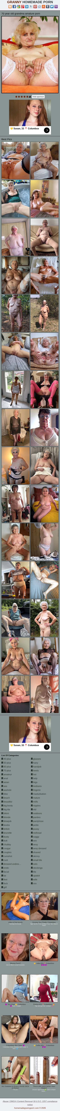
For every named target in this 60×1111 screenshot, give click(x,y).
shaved (36, 852)
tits (34, 872)
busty (6, 837)
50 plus (7, 763)
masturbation (39, 794)
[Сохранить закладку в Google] (18, 6)
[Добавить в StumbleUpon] (43, 6)
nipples (36, 805)
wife (35, 879)
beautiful (7, 802)
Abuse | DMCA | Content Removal (18, 1101)
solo (35, 864)
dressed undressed (13, 864)
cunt (5, 860)
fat (4, 876)
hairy (35, 763)
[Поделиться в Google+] (22, 6)
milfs (35, 802)
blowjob (7, 821)
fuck (5, 883)
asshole (7, 790)
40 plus (7, 759)
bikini (6, 813)
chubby (7, 844)
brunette (7, 833)
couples (7, 852)
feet (5, 879)
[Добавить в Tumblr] (47, 6)
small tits (37, 860)
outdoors (37, 813)
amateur (7, 774)
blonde (6, 817)
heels (36, 770)
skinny (36, 856)
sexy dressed (39, 848)
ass (5, 786)
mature (36, 798)
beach (6, 798)
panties (36, 817)
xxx (35, 883)
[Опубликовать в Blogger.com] (10, 6)
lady (35, 778)
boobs (6, 825)
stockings (38, 868)
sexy (35, 844)
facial (6, 872)
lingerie (37, 790)
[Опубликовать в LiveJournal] (31, 6)
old (34, 809)
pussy (36, 829)
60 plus (7, 767)
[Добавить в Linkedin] (26, 6)
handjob (37, 767)
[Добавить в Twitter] (52, 6)
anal (5, 778)
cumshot (7, 856)
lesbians (37, 786)
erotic (6, 868)
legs (35, 782)
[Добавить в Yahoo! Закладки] (56, 6)
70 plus (7, 770)
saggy (36, 837)
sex (35, 840)
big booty (8, 805)
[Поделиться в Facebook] (14, 6)
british (6, 829)
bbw (5, 794)
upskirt (36, 876)
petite (36, 825)
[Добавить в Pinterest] (35, 6)
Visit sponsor (38, 97)
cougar (6, 848)
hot (34, 774)
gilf (5, 887)
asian (6, 782)
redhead (37, 833)
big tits (6, 809)
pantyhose (38, 821)
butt (5, 840)
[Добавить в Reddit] (39, 6)
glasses (37, 759)
